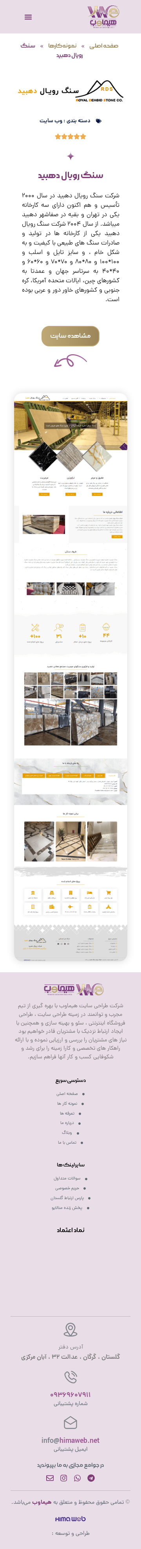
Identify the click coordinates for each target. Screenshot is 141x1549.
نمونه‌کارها (62, 46)
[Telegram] (91, 1478)
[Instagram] (63, 1478)
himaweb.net (70, 1441)
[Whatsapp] (77, 1478)
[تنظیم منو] (28, 17)
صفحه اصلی (103, 46)
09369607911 (70, 1395)
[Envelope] (50, 1478)
